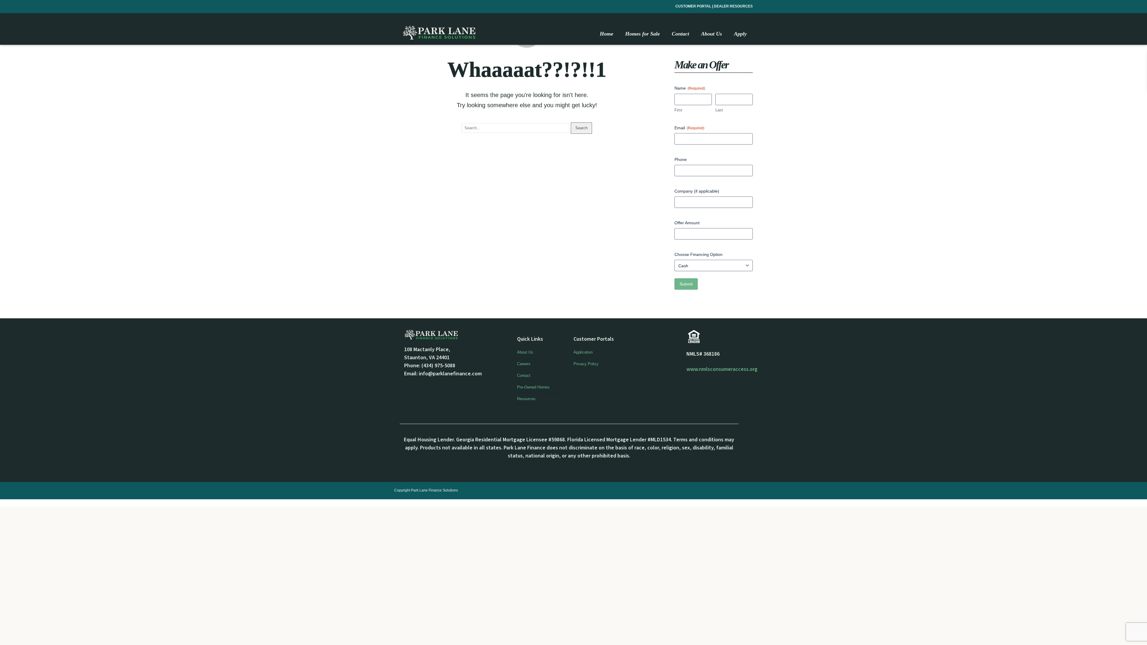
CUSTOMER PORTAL (693, 6)
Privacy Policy (586, 364)
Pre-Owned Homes (533, 387)
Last (719, 110)
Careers (523, 364)
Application (583, 352)
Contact (523, 375)
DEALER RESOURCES (733, 6)
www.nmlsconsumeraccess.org (721, 369)
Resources (526, 399)
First (678, 110)
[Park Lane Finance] (439, 32)
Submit (686, 284)
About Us (525, 352)
